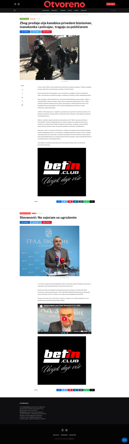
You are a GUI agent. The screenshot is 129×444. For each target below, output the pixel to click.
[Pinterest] (22, 101)
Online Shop (111, 4)
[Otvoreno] (64, 4)
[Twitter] (22, 93)
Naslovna (45, 10)
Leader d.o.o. (71, 438)
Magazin (84, 10)
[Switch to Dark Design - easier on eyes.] (112, 10)
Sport (76, 10)
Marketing (72, 435)
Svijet (70, 10)
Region (63, 10)
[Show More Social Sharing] (53, 31)
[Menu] (15, 10)
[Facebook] (22, 89)
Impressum (64, 435)
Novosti (54, 10)
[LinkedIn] (22, 97)
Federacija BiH (24, 18)
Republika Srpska (25, 213)
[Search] (114, 10)
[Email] (22, 104)
